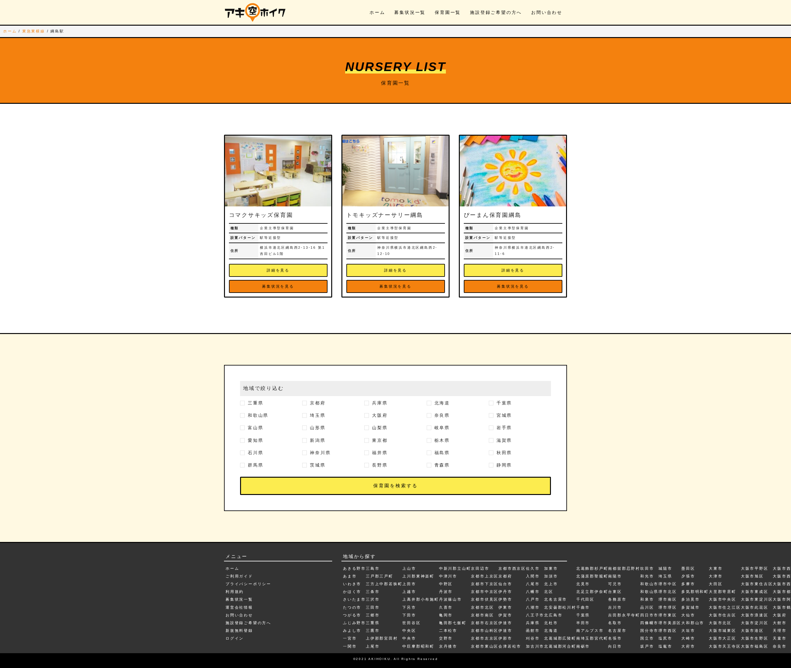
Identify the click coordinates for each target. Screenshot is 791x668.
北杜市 (551, 623)
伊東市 (505, 607)
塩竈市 (665, 646)
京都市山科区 (484, 630)
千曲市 (583, 607)
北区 (548, 592)
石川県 (255, 452)
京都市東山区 (484, 646)
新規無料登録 (239, 630)
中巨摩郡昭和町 (418, 646)
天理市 (779, 630)
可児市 (615, 584)
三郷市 (372, 615)
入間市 (532, 576)
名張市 (615, 638)
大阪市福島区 (754, 646)
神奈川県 (320, 452)
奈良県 (442, 415)
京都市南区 (482, 615)
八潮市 (532, 607)
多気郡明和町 (695, 592)
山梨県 (379, 427)
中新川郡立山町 (455, 568)
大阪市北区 (720, 623)
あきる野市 (354, 568)
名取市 (615, 623)
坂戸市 (647, 646)
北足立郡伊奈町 (592, 592)
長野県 (379, 465)
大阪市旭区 (752, 576)
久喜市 (446, 607)
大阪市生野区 (754, 638)
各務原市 (617, 599)
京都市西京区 (512, 568)
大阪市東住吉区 (757, 584)
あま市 (350, 576)
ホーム (377, 12)
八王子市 (535, 615)
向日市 (615, 646)
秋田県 (504, 452)
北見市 (583, 584)
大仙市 (688, 615)
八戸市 (532, 599)
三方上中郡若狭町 (384, 584)
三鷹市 (372, 630)
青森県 (442, 465)
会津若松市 (509, 646)
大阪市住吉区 (722, 615)
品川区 (647, 607)
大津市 (715, 576)
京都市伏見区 (484, 599)
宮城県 (504, 415)
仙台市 (505, 584)
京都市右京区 (484, 623)
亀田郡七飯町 (453, 623)
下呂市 (409, 607)
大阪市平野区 (754, 568)
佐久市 (532, 568)
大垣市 (688, 630)
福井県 (379, 452)
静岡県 (504, 465)
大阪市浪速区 (754, 615)
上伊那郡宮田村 (382, 638)
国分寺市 (649, 630)
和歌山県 (258, 415)
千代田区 (585, 599)
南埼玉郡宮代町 (592, 638)
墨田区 (688, 568)
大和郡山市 (692, 623)
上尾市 (372, 646)
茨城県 (317, 465)
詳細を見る (278, 270)
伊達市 (505, 623)
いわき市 (352, 584)
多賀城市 (690, 607)
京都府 (317, 402)
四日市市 (649, 615)
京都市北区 (482, 607)
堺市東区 (667, 615)
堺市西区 (667, 630)
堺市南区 (667, 599)
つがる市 (352, 615)
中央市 (409, 638)
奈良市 (779, 646)
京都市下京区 (484, 584)
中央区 (409, 630)
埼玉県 (317, 415)
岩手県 (504, 427)
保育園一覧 (448, 12)
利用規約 (235, 592)
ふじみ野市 (354, 623)
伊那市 (505, 638)
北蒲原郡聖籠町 (592, 576)
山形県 (317, 427)
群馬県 (255, 465)
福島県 (442, 452)
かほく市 (352, 592)
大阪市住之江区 (725, 607)
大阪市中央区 (722, 599)
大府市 (688, 646)
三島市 (372, 568)
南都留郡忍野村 (624, 568)
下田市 (409, 615)
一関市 (350, 646)
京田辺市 (480, 568)
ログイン (235, 638)
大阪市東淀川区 (757, 599)
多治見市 (690, 599)
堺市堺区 (667, 607)
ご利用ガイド (239, 576)
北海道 (442, 402)
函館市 (532, 630)
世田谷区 (411, 623)
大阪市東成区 (754, 592)
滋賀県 (504, 440)
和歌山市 (649, 584)
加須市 (551, 576)
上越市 (409, 592)
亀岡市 (446, 615)
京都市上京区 (484, 576)
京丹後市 (448, 646)
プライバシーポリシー (248, 584)
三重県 (255, 402)
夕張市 (688, 576)
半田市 (583, 623)
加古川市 (535, 646)
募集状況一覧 (409, 12)
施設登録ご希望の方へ (496, 12)
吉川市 (615, 607)
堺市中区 (667, 584)
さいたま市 (354, 599)
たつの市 (352, 607)
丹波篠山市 (450, 599)
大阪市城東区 (722, 630)
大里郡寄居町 (722, 592)
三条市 (372, 592)
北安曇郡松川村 (560, 607)
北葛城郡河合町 (560, 646)
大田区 (715, 584)
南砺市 (583, 646)
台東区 (615, 592)
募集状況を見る (278, 286)
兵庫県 (379, 402)
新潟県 (317, 440)
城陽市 (665, 568)
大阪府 (379, 415)
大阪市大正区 (722, 638)
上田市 (409, 584)
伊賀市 (505, 615)
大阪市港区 (752, 630)
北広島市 (553, 615)
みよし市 (352, 630)
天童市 (779, 638)
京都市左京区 (484, 638)
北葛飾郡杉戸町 (592, 568)
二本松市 (448, 630)
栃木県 (442, 440)
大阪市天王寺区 (725, 646)
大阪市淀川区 (754, 623)
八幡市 (532, 592)
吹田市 (647, 568)
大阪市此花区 (754, 607)
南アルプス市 (590, 630)
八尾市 (532, 584)
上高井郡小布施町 (420, 599)
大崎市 (688, 638)
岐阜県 (442, 427)
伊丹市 (505, 592)
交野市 (446, 638)
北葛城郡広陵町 (560, 638)
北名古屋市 (555, 599)
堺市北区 (667, 592)
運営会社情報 (239, 607)
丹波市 (446, 592)
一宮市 (350, 638)
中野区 (446, 584)
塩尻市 (665, 638)
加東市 (551, 568)
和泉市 (647, 599)
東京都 (379, 440)
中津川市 (448, 576)
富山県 (255, 427)
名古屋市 (617, 630)
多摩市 (688, 584)
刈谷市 (532, 638)
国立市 (647, 638)
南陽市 (615, 576)
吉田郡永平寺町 (624, 615)
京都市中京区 (484, 592)
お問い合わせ (546, 12)
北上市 (551, 584)
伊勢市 (505, 599)
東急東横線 (33, 31)
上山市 (409, 568)
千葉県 (504, 402)
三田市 (372, 607)
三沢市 (372, 599)
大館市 (779, 623)
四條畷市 (649, 623)
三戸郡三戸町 (379, 576)
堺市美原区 (669, 623)
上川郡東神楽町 (418, 576)
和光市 (647, 576)
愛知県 (255, 440)
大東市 (715, 568)
